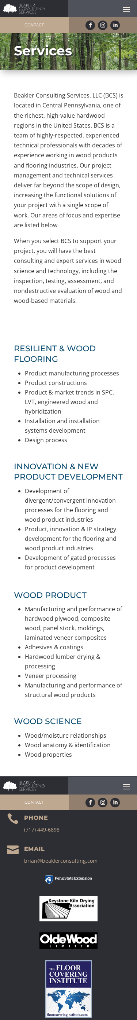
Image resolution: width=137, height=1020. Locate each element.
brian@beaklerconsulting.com (61, 860)
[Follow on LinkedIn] (115, 25)
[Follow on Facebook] (90, 25)
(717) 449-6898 (42, 829)
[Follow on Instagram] (102, 25)
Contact (34, 24)
